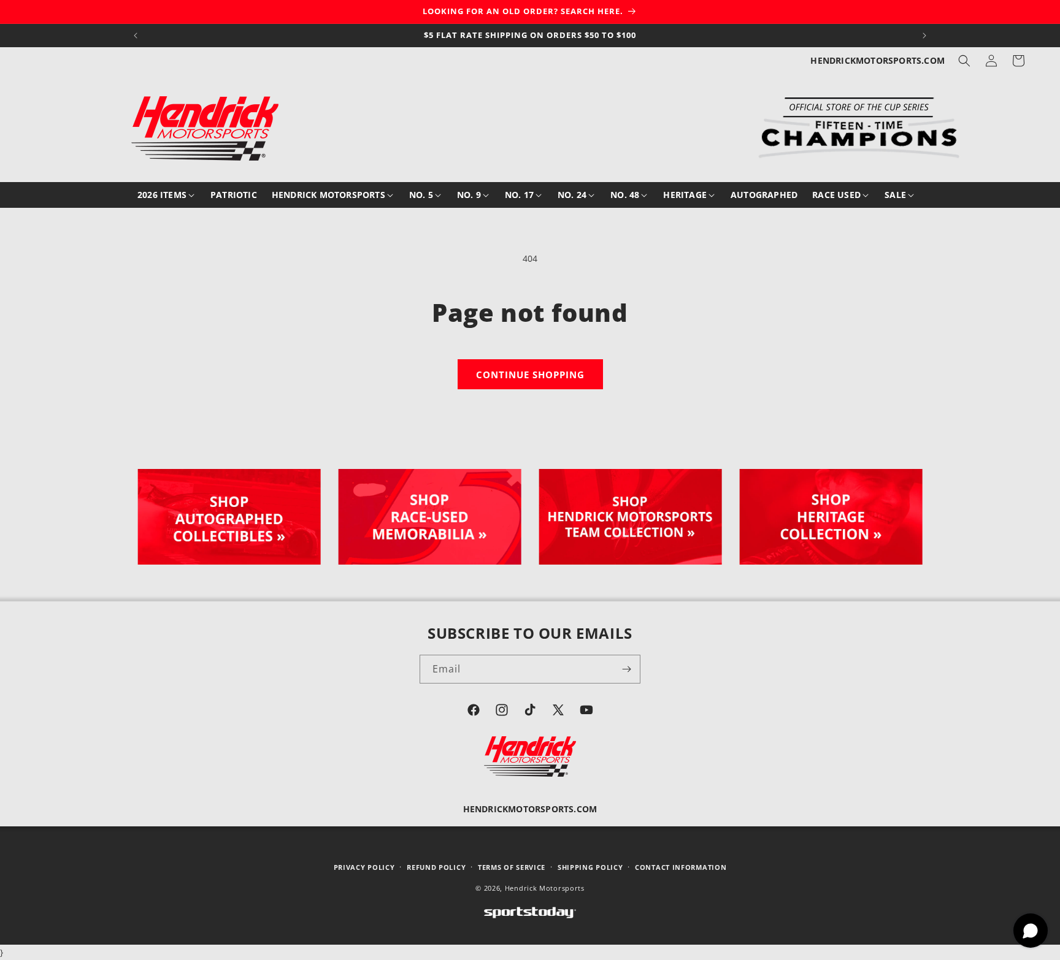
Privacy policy (364, 867)
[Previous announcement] (135, 35)
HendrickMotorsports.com (877, 60)
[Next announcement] (924, 35)
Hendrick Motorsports (545, 888)
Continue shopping (530, 374)
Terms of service (511, 867)
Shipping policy (590, 867)
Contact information (680, 867)
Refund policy (436, 867)
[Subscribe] (626, 669)
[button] (964, 60)
